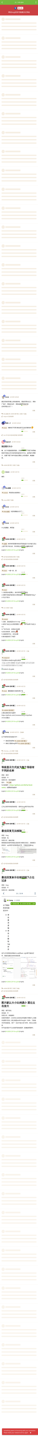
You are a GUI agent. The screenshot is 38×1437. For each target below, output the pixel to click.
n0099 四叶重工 (9, 710)
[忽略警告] (30, 1433)
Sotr (5, 428)
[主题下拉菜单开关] (36, 2)
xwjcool (6, 658)
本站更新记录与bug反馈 (12, 550)
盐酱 (5, 544)
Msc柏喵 (7, 512)
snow (6, 493)
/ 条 (18, 2)
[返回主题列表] (2, 2)
